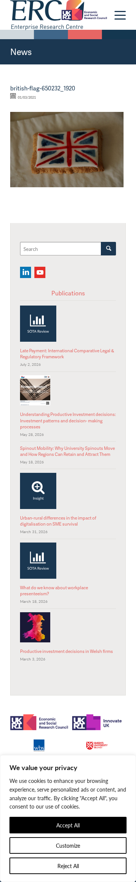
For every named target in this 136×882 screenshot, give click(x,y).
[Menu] (116, 15)
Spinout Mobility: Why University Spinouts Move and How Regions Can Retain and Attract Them (67, 451)
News (21, 52)
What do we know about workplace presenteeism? (54, 590)
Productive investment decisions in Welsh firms (66, 651)
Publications (68, 293)
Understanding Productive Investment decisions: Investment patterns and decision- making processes (68, 420)
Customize (68, 845)
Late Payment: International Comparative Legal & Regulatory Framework (67, 353)
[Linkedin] (25, 272)
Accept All (68, 825)
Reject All (68, 866)
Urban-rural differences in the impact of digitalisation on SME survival (58, 521)
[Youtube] (39, 272)
